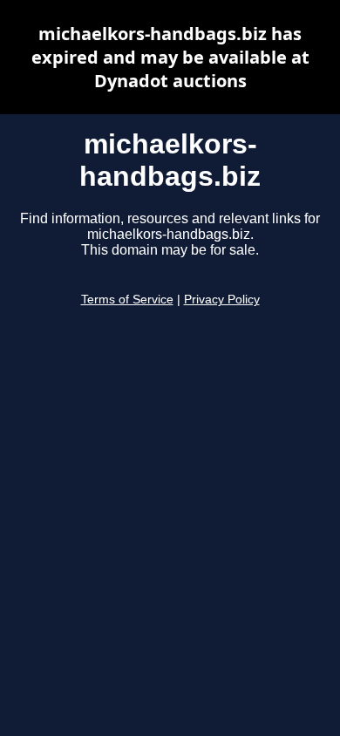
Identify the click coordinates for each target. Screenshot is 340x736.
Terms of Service (127, 299)
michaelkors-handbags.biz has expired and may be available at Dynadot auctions (170, 57)
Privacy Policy (222, 299)
